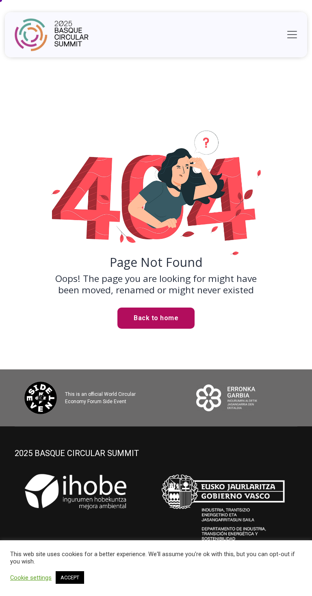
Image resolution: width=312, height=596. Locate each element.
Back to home (156, 318)
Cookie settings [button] (31, 577)
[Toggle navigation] (292, 34)
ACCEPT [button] (70, 577)
